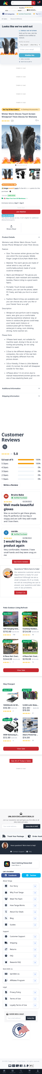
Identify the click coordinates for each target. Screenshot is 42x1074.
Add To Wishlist (7, 215)
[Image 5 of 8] (21, 165)
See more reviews (21, 562)
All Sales (4, 19)
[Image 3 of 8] (18, 165)
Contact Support (18, 851)
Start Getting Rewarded (22, 863)
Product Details (8, 237)
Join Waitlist (21, 212)
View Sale (21, 670)
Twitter (33, 875)
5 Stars (5, 463)
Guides (13, 924)
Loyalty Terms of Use (18, 1005)
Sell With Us (14, 974)
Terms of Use (15, 998)
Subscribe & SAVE (32, 826)
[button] (10, 191)
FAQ (30, 851)
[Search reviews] (4, 446)
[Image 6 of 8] (23, 165)
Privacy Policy (15, 992)
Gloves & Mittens (16, 19)
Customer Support (17, 936)
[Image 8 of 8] (26, 165)
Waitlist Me (29, 55)
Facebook (12, 875)
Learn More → (16, 865)
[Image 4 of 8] (20, 165)
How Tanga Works (17, 905)
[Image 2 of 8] (17, 165)
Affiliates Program (17, 980)
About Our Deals (16, 912)
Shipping (13, 943)
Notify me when (24, 42)
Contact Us (20, 593)
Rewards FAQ (15, 962)
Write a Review (11, 485)
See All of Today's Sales (21, 761)
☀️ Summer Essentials (23, 14)
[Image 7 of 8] (24, 165)
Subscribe (30, 1018)
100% (38, 463)
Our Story (14, 886)
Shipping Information (10, 396)
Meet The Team (16, 899)
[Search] (33, 3)
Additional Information (11, 388)
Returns (13, 949)
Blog (12, 918)
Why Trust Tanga (16, 892)
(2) (12, 120)
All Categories (9, 14)
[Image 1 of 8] (15, 165)
